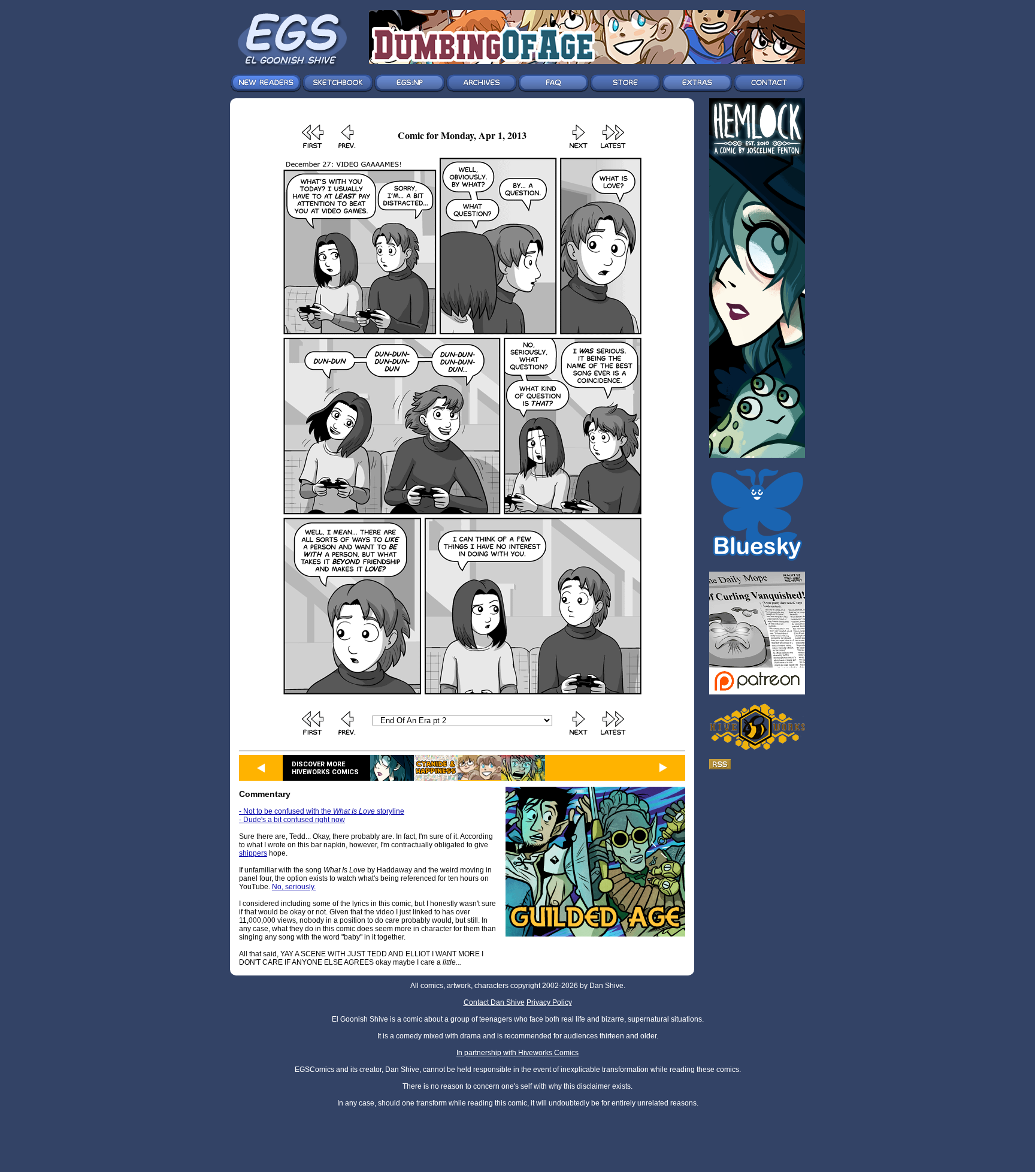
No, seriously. (294, 887)
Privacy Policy (549, 1002)
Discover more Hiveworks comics (325, 768)
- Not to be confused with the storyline (321, 811)
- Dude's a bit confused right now (292, 819)
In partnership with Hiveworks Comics (517, 1053)
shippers (253, 853)
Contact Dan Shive (494, 1002)
